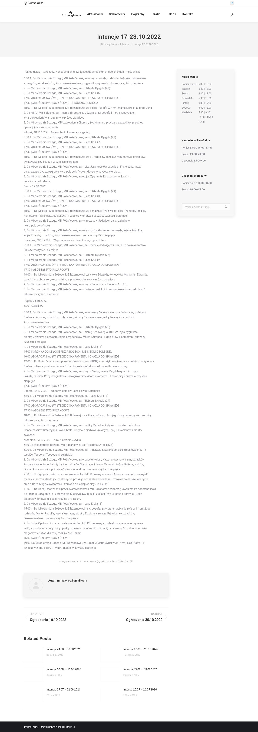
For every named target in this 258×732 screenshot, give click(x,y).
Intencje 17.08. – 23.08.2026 (140, 649)
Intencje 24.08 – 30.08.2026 (64, 649)
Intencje (74, 561)
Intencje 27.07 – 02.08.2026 (64, 689)
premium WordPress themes (60, 727)
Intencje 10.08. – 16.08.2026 (64, 669)
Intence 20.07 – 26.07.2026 (140, 689)
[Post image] (33, 655)
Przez (94, 561)
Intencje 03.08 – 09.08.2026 (140, 669)
